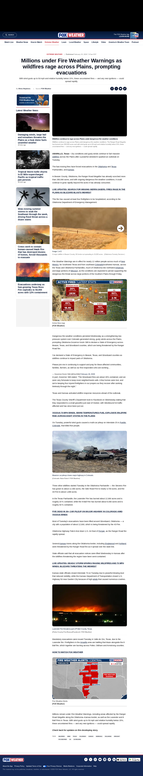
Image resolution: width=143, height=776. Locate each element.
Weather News (22, 42)
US (70, 739)
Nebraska (99, 736)
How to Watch (36, 42)
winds (95, 579)
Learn (64, 42)
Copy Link (125, 88)
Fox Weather (71, 35)
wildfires (55, 157)
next (120, 228)
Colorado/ (99, 264)
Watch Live (9, 42)
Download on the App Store (121, 759)
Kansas (70, 170)
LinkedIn (104, 759)
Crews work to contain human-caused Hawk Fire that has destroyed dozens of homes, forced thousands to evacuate (32, 252)
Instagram (95, 759)
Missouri (74, 271)
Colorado (82, 736)
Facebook (112, 88)
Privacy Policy (19, 766)
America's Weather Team (119, 42)
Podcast (135, 42)
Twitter (116, 88)
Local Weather (75, 42)
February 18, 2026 (87, 374)
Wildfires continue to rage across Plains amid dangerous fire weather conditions (85, 139)
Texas (113, 167)
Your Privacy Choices (54, 766)
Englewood (110, 543)
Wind (68, 736)
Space (86, 42)
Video (103, 42)
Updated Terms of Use (33, 766)
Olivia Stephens (24, 89)
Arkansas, (119, 268)
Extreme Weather (52, 42)
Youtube (100, 759)
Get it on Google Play (134, 759)
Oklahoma (102, 167)
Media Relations (69, 766)
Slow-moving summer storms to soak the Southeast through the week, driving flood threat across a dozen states (33, 214)
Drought (117, 736)
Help (95, 766)
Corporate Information (84, 766)
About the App (8, 766)
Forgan (102, 531)
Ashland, (123, 543)
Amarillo (83, 642)
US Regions (77, 739)
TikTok (109, 759)
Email (120, 88)
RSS (114, 759)
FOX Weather (46, 89)
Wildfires (62, 736)
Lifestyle (94, 42)
